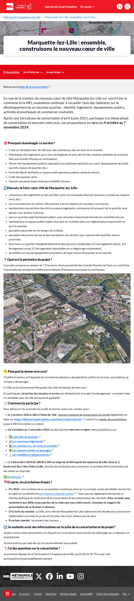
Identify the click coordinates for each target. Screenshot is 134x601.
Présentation (11, 72)
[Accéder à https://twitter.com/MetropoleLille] (39, 576)
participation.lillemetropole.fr (57, 493)
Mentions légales (68, 593)
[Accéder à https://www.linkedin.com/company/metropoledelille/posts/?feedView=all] (59, 576)
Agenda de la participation (61, 6)
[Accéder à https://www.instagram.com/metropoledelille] (80, 576)
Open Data (50, 593)
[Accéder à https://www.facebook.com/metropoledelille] (49, 576)
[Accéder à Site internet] (18, 576)
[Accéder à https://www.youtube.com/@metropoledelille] (70, 576)
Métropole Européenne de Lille (21, 17)
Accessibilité (86, 593)
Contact (38, 593)
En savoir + (87, 6)
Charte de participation (107, 593)
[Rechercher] (120, 6)
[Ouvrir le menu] (7, 594)
